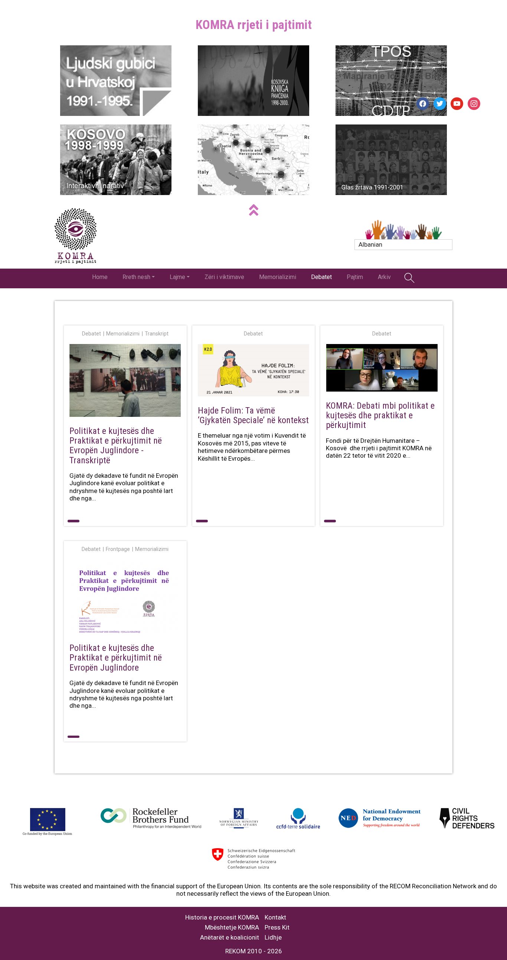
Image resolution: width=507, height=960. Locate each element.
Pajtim (355, 276)
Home (100, 276)
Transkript (157, 334)
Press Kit (277, 927)
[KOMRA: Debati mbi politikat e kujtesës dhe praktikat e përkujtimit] (381, 369)
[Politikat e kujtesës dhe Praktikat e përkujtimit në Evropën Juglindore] (125, 598)
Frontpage (118, 549)
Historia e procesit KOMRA (222, 917)
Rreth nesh (136, 276)
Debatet (321, 276)
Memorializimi (277, 276)
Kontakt (275, 917)
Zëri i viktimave (224, 276)
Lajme (177, 276)
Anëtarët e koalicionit (229, 937)
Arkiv (384, 276)
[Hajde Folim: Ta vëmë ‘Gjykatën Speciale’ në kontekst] (253, 371)
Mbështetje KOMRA (232, 927)
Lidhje (273, 937)
